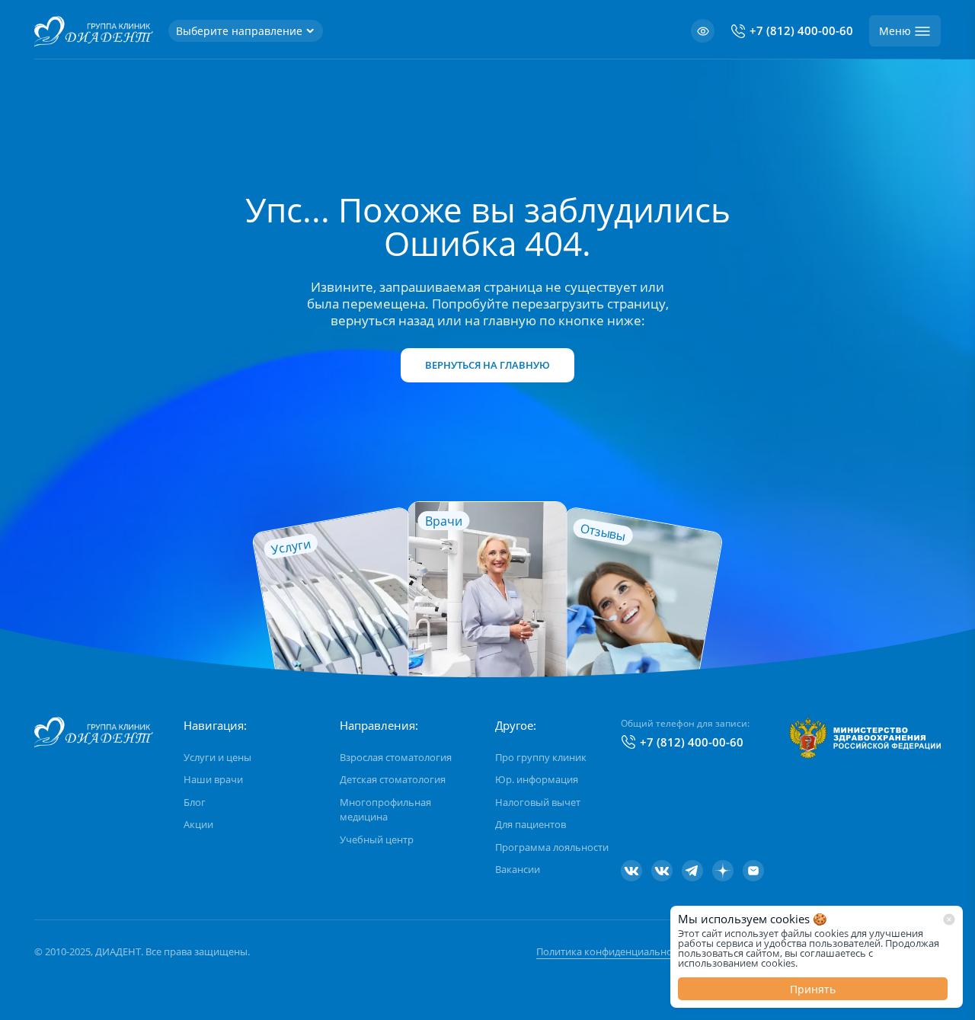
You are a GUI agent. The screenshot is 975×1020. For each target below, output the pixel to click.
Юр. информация (536, 779)
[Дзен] (723, 870)
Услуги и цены (217, 757)
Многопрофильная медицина (385, 809)
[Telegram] (692, 870)
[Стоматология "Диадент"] (631, 870)
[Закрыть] (949, 919)
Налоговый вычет (537, 802)
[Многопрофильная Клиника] (662, 870)
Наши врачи (213, 779)
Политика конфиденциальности (612, 951)
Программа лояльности (552, 847)
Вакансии (517, 869)
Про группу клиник (541, 757)
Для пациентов (530, 824)
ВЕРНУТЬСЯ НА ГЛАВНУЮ (487, 365)
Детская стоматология (393, 779)
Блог (195, 802)
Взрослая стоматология (396, 757)
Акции (198, 824)
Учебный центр (377, 839)
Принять (813, 989)
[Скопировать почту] (753, 870)
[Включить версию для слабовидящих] (702, 31)
